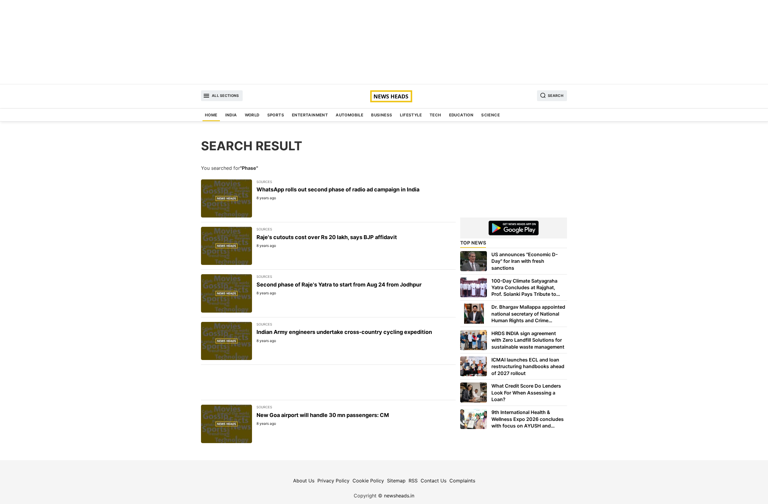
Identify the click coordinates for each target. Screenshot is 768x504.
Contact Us (433, 481)
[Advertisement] (384, 42)
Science (490, 114)
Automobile (349, 114)
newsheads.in (399, 496)
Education (461, 114)
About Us (303, 481)
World (252, 114)
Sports (275, 114)
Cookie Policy (368, 481)
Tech (435, 114)
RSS (413, 481)
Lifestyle (411, 114)
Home (211, 114)
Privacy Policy (333, 481)
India (231, 114)
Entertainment (310, 114)
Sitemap (396, 481)
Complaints (462, 481)
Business (381, 114)
